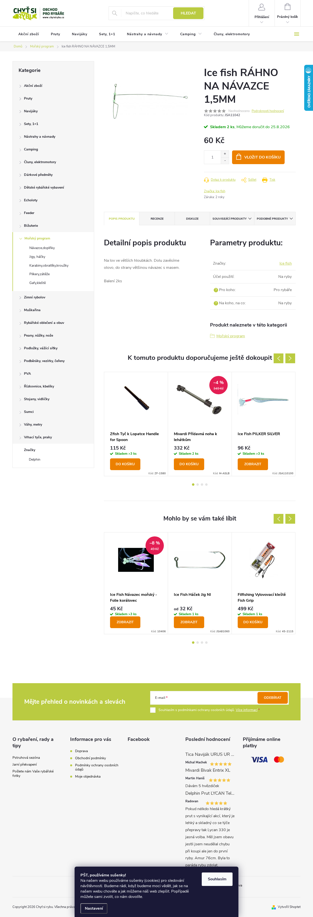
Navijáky (31, 111)
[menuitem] (28, 34)
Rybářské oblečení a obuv (44, 322)
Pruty (28, 98)
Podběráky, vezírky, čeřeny (44, 361)
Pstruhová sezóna (26, 757)
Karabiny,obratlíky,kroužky (48, 265)
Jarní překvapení (24, 764)
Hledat (188, 13)
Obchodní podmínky (90, 758)
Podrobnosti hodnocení (268, 111)
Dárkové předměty (38, 174)
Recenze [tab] (157, 219)
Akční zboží (33, 85)
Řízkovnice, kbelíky (39, 386)
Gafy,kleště (37, 283)
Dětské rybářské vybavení (44, 187)
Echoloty (30, 200)
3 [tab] (202, 484)
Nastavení (94, 908)
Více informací (246, 710)
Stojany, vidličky (36, 399)
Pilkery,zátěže (39, 274)
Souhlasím (217, 879)
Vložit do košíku (262, 157)
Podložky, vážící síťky (40, 348)
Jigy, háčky (37, 256)
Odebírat (272, 697)
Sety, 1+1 (31, 124)
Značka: (214, 191)
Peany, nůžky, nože (38, 335)
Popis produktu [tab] (122, 219)
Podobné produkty (272, 219)
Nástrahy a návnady (39, 136)
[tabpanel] (136, 424)
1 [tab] (193, 484)
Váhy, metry (33, 424)
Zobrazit (252, 464)
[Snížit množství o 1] (225, 160)
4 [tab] (206, 484)
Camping (31, 149)
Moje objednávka (88, 776)
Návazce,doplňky (42, 248)
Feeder (29, 213)
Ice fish (285, 263)
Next (290, 358)
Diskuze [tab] (192, 219)
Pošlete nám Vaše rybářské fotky (33, 773)
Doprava (81, 751)
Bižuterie (31, 225)
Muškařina (32, 310)
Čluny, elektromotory (40, 162)
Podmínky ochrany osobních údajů (96, 767)
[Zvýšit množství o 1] (225, 154)
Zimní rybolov (34, 297)
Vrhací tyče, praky (38, 437)
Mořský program (37, 238)
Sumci (29, 411)
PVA (27, 373)
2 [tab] (197, 484)
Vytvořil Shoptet (289, 907)
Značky (29, 450)
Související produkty (229, 219)
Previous (278, 358)
